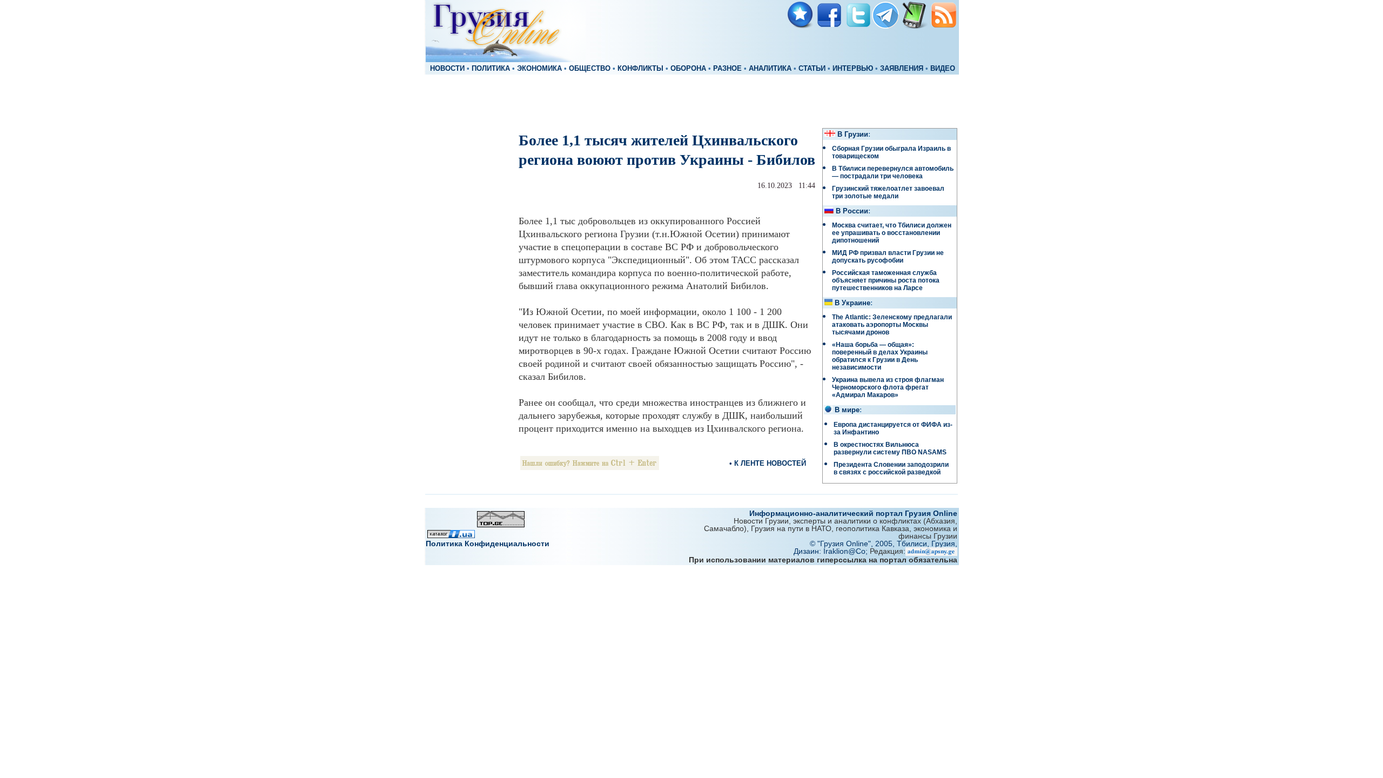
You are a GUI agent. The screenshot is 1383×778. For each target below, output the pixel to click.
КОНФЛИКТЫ (640, 68)
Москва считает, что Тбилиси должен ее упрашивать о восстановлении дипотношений (891, 233)
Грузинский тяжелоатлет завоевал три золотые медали (888, 192)
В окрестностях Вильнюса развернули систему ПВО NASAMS (890, 448)
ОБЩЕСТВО (589, 68)
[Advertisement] (691, 100)
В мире (847, 410)
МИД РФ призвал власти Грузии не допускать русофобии (888, 256)
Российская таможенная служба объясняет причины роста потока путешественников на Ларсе (885, 280)
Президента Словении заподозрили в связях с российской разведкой (891, 468)
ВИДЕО (942, 68)
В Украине (852, 303)
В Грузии (852, 134)
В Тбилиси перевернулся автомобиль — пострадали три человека (893, 172)
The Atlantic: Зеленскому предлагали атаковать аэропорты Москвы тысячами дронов (892, 324)
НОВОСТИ (447, 68)
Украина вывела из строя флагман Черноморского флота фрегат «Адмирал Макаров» (888, 387)
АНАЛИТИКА (770, 68)
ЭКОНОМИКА (539, 68)
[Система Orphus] (589, 467)
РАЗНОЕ (727, 68)
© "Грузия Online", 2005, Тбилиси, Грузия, (883, 543)
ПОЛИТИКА (491, 68)
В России (852, 211)
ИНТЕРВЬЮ (853, 68)
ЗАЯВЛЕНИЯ (901, 68)
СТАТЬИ (811, 68)
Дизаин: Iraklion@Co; (832, 551)
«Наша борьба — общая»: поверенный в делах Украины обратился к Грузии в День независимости (880, 356)
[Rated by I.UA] (451, 535)
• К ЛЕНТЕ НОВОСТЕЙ (767, 463)
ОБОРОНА (688, 68)
